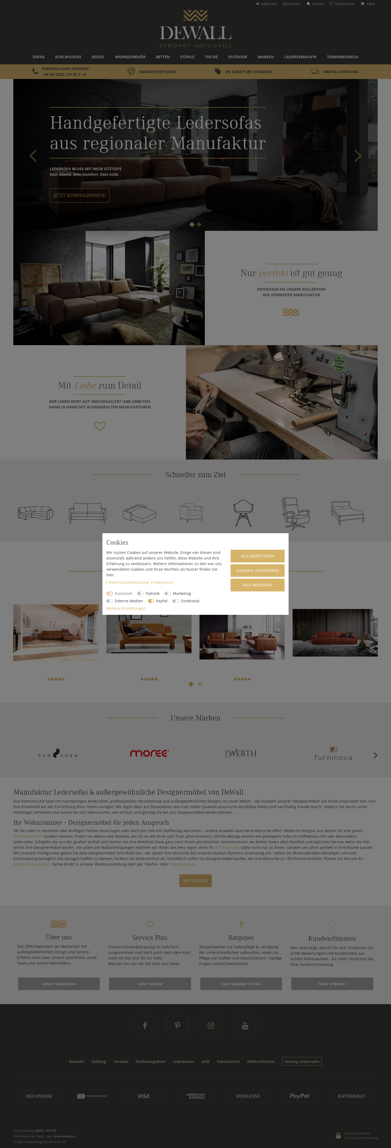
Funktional (190, 600)
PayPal (162, 600)
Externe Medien (129, 600)
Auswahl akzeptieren (257, 570)
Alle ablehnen (257, 584)
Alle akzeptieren (257, 555)
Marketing (182, 593)
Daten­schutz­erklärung (129, 582)
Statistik (152, 593)
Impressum (163, 582)
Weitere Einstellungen (126, 608)
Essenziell (123, 593)
